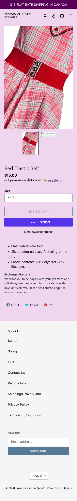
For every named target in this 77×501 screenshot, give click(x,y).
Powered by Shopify (59, 488)
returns (48, 288)
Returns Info (17, 383)
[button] (33, 180)
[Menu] (70, 15)
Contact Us (16, 373)
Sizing (12, 351)
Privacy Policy (18, 404)
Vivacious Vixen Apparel (17, 15)
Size (7, 190)
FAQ (11, 362)
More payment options (38, 231)
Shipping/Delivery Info (24, 394)
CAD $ (37, 476)
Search (13, 341)
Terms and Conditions (24, 415)
